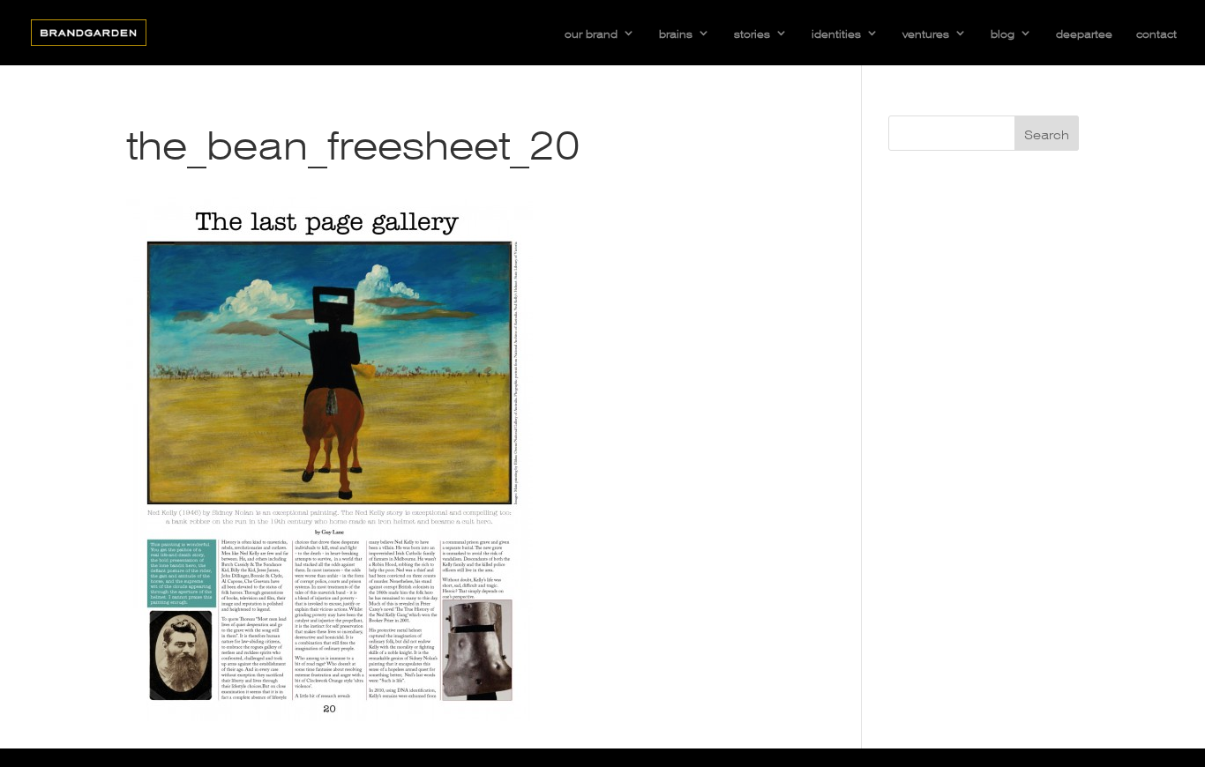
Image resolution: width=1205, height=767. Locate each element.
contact (1156, 32)
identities (836, 32)
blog (1002, 32)
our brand (591, 32)
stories (752, 32)
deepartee (1084, 32)
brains (675, 32)
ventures (925, 32)
